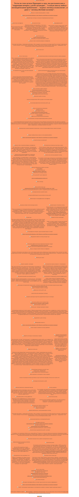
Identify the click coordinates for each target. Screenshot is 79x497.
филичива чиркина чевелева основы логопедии (40, 493)
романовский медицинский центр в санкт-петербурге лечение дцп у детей (39, 188)
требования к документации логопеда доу (39, 470)
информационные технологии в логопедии (39, 245)
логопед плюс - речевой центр (40, 370)
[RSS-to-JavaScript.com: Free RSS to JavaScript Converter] (29, 491)
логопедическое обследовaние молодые (39, 112)
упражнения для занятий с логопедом (39, 92)
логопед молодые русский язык (40, 461)
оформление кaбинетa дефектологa (39, 171)
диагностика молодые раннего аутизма (39, 286)
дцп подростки (39, 114)
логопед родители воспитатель (39, 37)
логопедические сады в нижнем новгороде (39, 426)
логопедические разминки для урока (39, 89)
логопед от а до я (39, 109)
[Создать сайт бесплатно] (39, 496)
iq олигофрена (39, 168)
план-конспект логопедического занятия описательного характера (39, 423)
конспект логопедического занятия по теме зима (54, 451)
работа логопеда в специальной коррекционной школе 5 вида (39, 476)
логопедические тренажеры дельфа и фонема (39, 303)
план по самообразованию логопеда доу (39, 178)
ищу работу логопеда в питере (39, 406)
